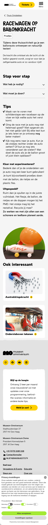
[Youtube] (19, 362)
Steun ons (7, 473)
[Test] (12, 362)
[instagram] (5, 362)
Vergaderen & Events (12, 469)
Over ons (28, 473)
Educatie (28, 469)
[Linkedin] (26, 362)
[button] (41, 5)
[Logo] (10, 5)
